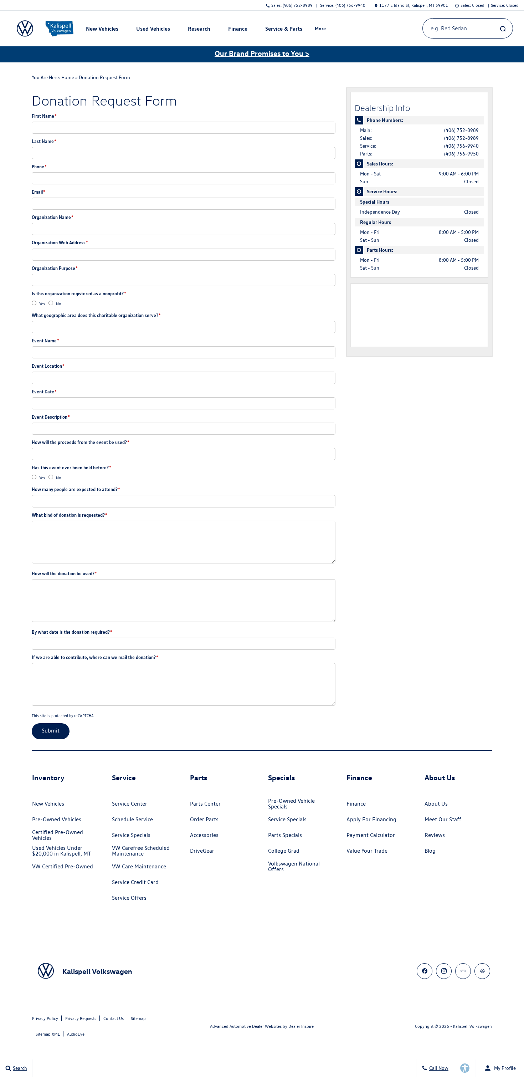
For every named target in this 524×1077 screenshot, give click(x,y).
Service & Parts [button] (283, 30)
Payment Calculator (370, 835)
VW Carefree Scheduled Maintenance (141, 850)
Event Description (51, 417)
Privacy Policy (45, 1018)
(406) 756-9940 (461, 146)
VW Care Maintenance (139, 866)
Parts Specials (285, 835)
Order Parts (204, 819)
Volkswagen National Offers (294, 866)
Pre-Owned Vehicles (56, 819)
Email (38, 192)
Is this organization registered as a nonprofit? (79, 293)
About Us (436, 803)
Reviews (435, 835)
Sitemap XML (48, 1034)
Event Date (44, 391)
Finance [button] (237, 30)
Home (67, 77)
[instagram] (444, 971)
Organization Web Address (60, 242)
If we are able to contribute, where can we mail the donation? (95, 657)
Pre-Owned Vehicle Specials (291, 803)
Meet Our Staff (443, 819)
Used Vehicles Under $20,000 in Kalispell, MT (61, 850)
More (320, 29)
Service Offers (129, 897)
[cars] (463, 971)
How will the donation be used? (64, 573)
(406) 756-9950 (461, 154)
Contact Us (113, 1018)
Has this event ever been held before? (71, 467)
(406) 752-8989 (461, 130)
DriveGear (202, 850)
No (58, 303)
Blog (430, 850)
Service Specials (131, 835)
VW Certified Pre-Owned (62, 866)
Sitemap (138, 1018)
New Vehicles (48, 803)
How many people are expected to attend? (76, 489)
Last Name (44, 141)
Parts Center (205, 803)
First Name (44, 116)
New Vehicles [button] (102, 30)
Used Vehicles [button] (153, 30)
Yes (42, 303)
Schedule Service (132, 819)
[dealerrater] (482, 971)
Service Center (129, 803)
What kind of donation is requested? (69, 515)
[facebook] (424, 971)
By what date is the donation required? (72, 632)
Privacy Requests (80, 1018)
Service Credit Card (135, 882)
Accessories (204, 835)
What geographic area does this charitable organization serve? (96, 315)
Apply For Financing (371, 819)
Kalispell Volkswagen (472, 1026)
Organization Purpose (55, 268)
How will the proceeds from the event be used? (80, 442)
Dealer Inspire (301, 1026)
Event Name (45, 340)
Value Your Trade (366, 850)
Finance (356, 803)
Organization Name (52, 217)
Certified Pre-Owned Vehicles (57, 835)
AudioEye (75, 1034)
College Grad (283, 850)
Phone (39, 166)
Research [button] (198, 30)
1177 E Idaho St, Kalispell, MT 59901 (413, 5)
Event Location (48, 366)
